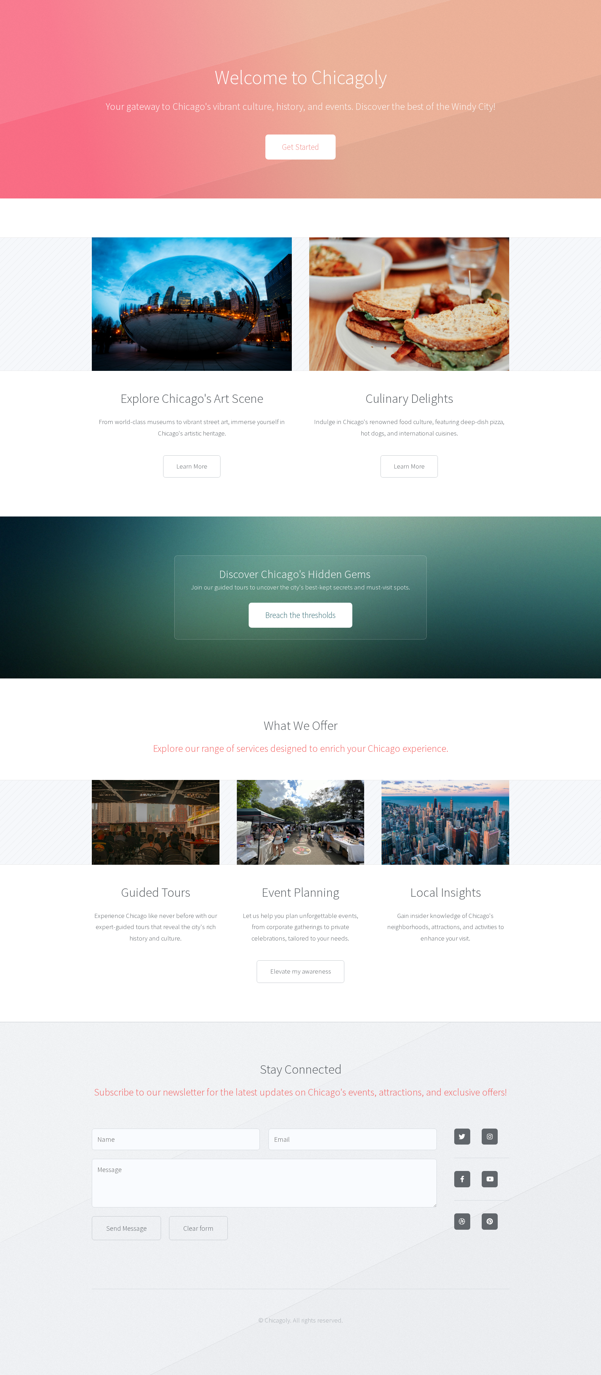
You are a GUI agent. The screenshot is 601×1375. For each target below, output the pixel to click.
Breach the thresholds (300, 615)
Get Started (300, 147)
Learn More (191, 466)
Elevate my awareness (300, 971)
